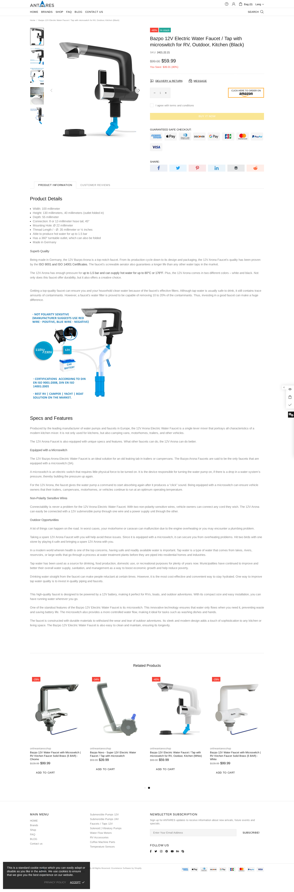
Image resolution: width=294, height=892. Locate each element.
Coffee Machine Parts (102, 842)
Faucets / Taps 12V (101, 823)
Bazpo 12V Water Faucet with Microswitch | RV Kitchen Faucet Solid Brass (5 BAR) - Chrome (55, 756)
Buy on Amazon (246, 93)
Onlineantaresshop (42, 4)
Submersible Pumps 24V (104, 819)
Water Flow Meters (101, 832)
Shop (33, 829)
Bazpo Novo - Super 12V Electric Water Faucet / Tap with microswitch (113, 754)
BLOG (33, 839)
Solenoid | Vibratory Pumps (106, 828)
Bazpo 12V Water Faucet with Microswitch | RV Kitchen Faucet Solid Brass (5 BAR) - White (235, 756)
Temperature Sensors (102, 846)
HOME (34, 820)
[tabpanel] (237, 730)
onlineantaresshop (40, 748)
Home (32, 20)
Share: (155, 161)
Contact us (36, 843)
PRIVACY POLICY (55, 882)
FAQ (32, 834)
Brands (34, 825)
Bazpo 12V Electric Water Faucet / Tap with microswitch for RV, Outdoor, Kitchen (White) (176, 754)
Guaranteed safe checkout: (171, 129)
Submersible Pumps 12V (104, 814)
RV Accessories (99, 837)
